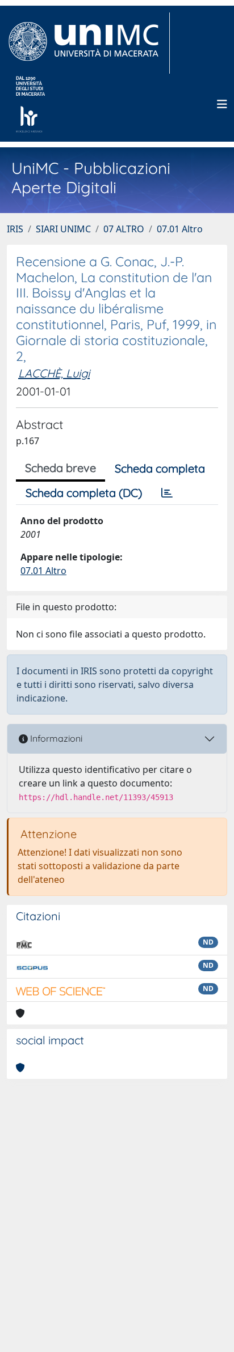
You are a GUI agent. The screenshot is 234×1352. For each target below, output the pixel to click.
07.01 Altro (180, 229)
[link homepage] (88, 43)
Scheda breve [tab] (60, 468)
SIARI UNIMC (63, 229)
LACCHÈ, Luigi (54, 373)
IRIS (15, 229)
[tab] (167, 493)
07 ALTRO (123, 229)
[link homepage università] (30, 104)
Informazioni (55, 738)
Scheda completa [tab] (160, 468)
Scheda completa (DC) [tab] (84, 493)
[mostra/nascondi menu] (222, 104)
